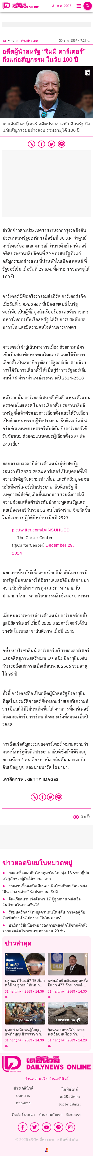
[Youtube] (46, 1127)
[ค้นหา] (87, 6)
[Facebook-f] (22, 1127)
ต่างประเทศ (29, 41)
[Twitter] (50, 797)
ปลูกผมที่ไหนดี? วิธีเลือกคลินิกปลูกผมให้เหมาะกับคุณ (25, 985)
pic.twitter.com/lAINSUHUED (41, 530)
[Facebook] (42, 797)
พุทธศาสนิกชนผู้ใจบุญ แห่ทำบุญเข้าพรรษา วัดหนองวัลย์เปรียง (24, 1034)
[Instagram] (70, 1127)
